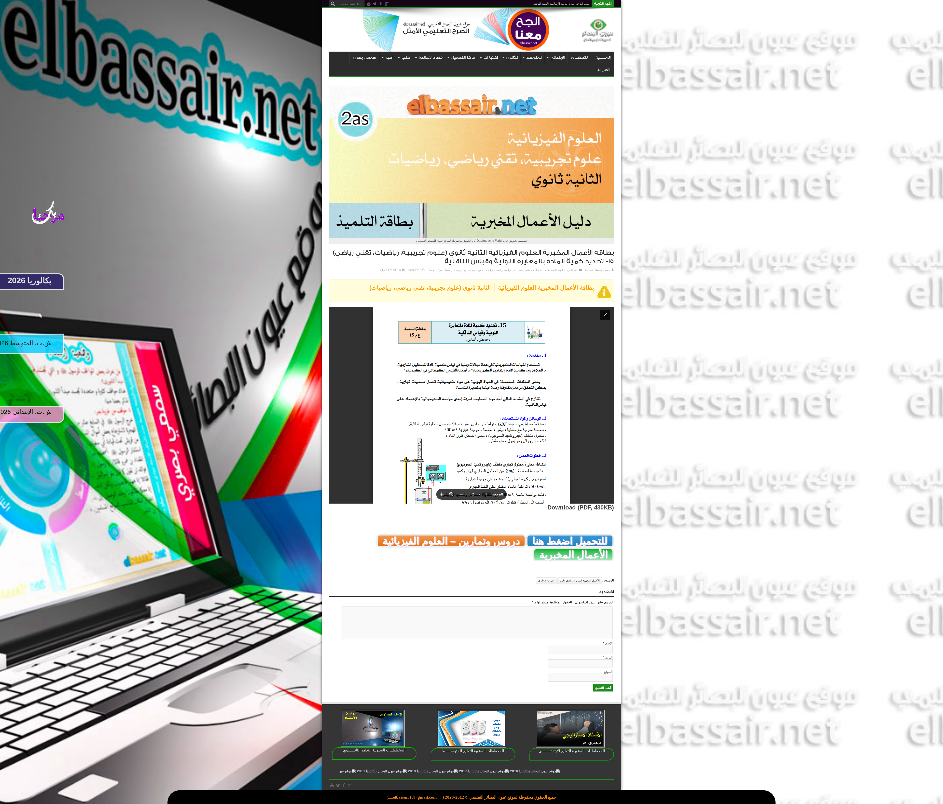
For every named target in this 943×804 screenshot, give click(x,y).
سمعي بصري (364, 58)
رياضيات (498, 270)
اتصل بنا (603, 70)
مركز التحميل (435, 270)
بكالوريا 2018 (535, 771)
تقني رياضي (524, 270)
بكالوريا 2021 (382, 771)
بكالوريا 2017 (586, 771)
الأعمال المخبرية (573, 554)
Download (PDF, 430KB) (580, 507)
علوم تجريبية (476, 270)
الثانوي (570, 270)
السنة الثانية (551, 270)
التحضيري (579, 58)
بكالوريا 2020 (433, 771)
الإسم (609, 643)
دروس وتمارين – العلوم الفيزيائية (451, 541)
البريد (609, 657)
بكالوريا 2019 (484, 771)
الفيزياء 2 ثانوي (546, 580)
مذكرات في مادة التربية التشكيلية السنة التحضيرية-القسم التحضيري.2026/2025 (540, 3)
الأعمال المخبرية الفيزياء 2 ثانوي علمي (580, 580)
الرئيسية (603, 58)
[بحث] (332, 3)
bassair (589, 270)
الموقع (608, 672)
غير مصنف (449, 270)
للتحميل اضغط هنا (570, 541)
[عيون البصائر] (598, 39)
